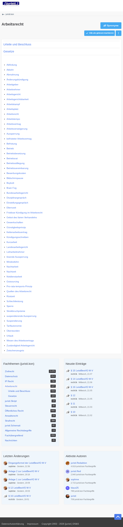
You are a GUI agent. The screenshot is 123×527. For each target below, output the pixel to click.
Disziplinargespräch (16, 197)
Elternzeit (11, 207)
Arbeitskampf (13, 104)
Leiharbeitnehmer (16, 252)
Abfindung (12, 64)
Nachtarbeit (12, 266)
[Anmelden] (111, 4)
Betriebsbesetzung (16, 153)
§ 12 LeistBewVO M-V (19, 487)
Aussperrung (13, 133)
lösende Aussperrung (17, 257)
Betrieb (10, 148)
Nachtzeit (11, 271)
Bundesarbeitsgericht (17, 193)
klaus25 (75, 487)
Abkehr (10, 69)
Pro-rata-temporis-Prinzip (19, 286)
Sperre (10, 306)
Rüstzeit (11, 296)
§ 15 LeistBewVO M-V (82, 370)
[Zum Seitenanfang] (117, 517)
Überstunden (13, 330)
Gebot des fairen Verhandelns (22, 217)
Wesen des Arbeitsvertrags (20, 340)
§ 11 (73, 403)
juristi (73, 496)
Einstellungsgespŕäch (17, 202)
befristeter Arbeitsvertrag (19, 138)
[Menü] (119, 4)
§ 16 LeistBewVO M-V (82, 387)
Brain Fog (11, 188)
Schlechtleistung (15, 301)
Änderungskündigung (17, 79)
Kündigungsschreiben (18, 237)
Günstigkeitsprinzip (16, 227)
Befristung (12, 143)
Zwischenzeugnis (15, 350)
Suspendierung (14, 321)
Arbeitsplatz (12, 109)
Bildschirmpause (15, 178)
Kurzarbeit (12, 242)
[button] (118, 33)
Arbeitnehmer (13, 89)
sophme (12, 466)
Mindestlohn (13, 262)
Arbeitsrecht (13, 114)
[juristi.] (11, 4)
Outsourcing (13, 281)
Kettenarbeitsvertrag (17, 232)
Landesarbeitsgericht (17, 247)
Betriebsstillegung (16, 163)
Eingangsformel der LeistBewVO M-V (27, 463)
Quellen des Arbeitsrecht (19, 291)
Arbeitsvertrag (14, 124)
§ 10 (73, 412)
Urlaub (10, 335)
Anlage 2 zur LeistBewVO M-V (23, 471)
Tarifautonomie (14, 326)
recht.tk (74, 374)
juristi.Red (76, 471)
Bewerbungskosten (16, 173)
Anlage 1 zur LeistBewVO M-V (23, 479)
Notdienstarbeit (14, 276)
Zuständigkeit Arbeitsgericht (21, 345)
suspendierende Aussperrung (21, 316)
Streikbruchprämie (16, 311)
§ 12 (73, 395)
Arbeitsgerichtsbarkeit (18, 99)
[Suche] (103, 4)
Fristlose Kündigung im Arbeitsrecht (24, 212)
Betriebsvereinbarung (17, 168)
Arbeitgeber (12, 84)
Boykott (10, 183)
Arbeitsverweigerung (17, 128)
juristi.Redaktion (79, 463)
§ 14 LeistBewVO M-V (82, 379)
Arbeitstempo (13, 119)
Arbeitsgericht (13, 94)
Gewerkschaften (15, 222)
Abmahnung (13, 74)
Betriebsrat (12, 158)
